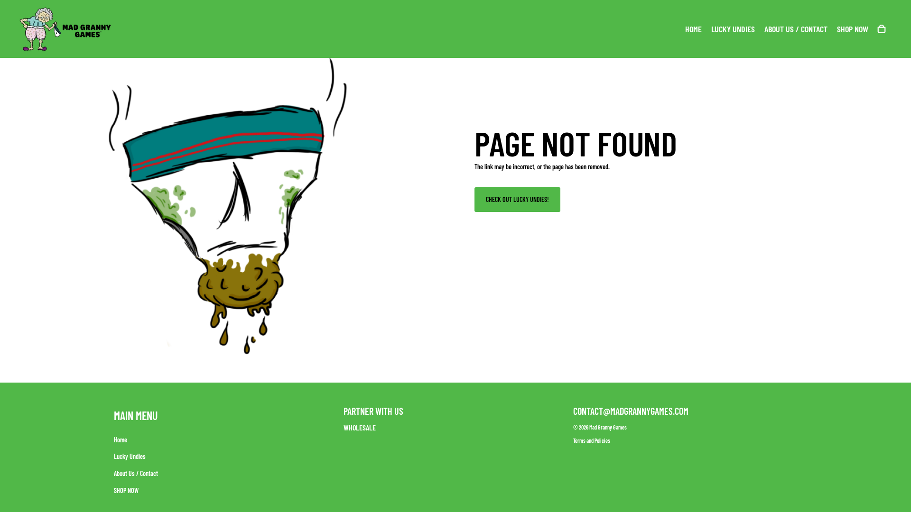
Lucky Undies (130, 456)
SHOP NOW (126, 490)
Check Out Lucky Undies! (517, 199)
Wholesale (360, 427)
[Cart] (881, 28)
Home (120, 440)
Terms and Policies (591, 440)
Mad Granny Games (608, 427)
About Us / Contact (136, 473)
